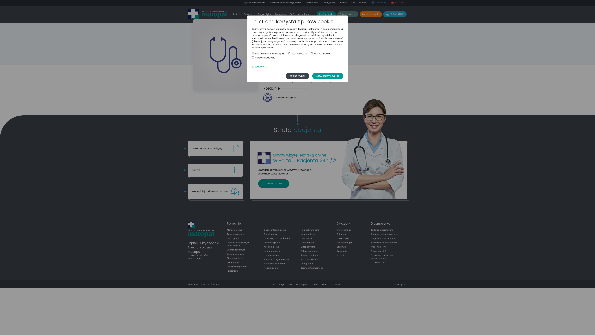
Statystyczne (299, 53)
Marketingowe (322, 53)
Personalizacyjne (265, 57)
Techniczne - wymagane (270, 53)
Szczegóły (258, 66)
